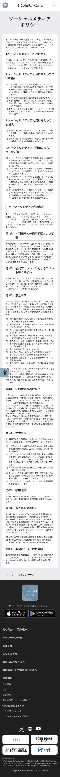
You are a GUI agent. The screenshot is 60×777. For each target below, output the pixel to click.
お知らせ (7, 645)
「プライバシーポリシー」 (35, 530)
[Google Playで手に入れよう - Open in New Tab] (41, 614)
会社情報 (7, 678)
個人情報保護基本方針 (13, 705)
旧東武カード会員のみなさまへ (19, 669)
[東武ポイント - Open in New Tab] (44, 739)
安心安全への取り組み (14, 629)
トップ (5, 575)
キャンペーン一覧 (12, 637)
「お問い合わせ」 (13, 289)
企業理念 (6, 694)
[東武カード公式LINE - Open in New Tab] (30, 729)
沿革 (4, 689)
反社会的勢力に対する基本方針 (17, 700)
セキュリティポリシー (13, 711)
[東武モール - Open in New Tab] (15, 750)
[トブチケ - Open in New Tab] (44, 750)
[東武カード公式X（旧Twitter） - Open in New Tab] (21, 729)
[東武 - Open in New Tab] (15, 739)
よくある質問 (9, 653)
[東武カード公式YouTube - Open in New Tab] (38, 728)
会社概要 (6, 684)
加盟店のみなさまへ (13, 662)
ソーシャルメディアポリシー (16, 716)
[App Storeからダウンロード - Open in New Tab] (16, 614)
